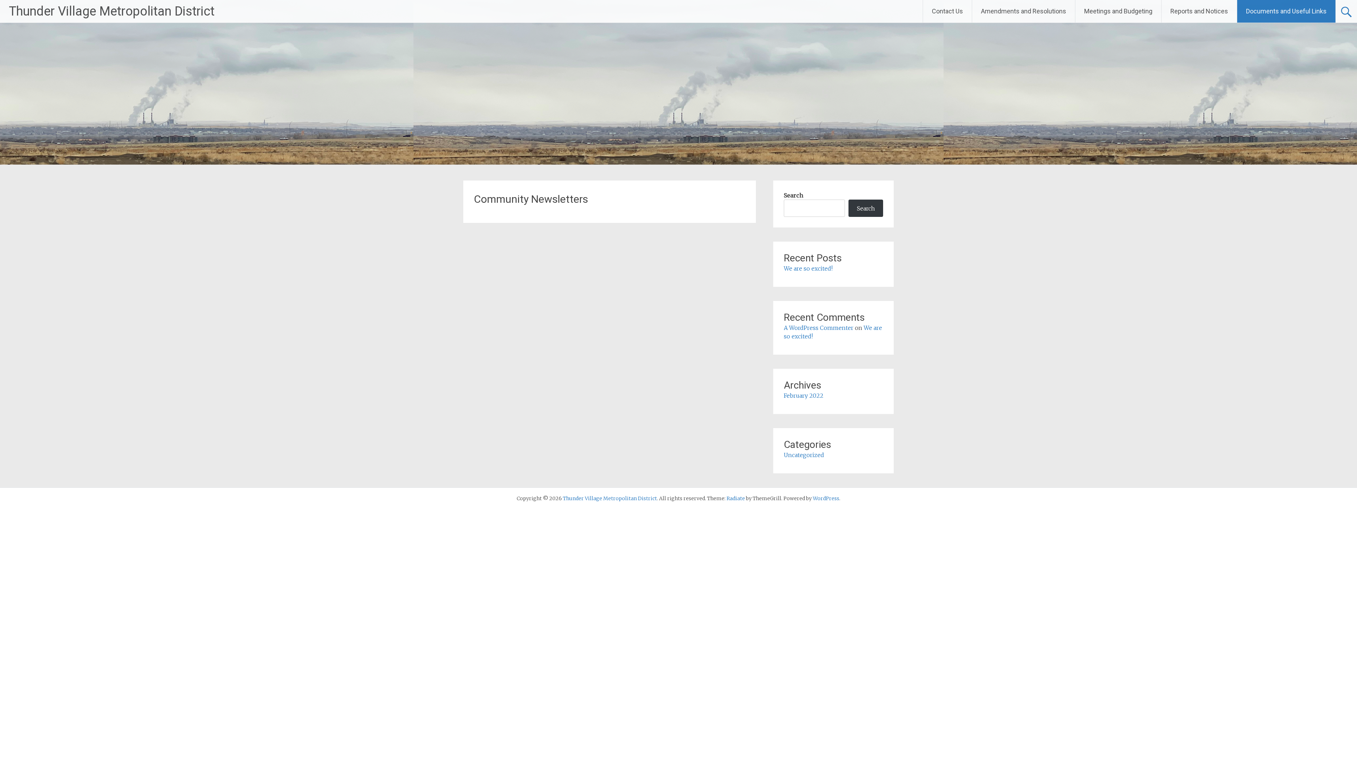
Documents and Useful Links (1286, 11)
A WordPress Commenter (818, 327)
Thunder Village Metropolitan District (112, 11)
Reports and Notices (1199, 11)
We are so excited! (808, 268)
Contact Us (947, 11)
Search (793, 195)
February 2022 (803, 395)
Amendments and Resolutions (1023, 11)
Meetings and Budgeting (1118, 11)
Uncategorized (804, 455)
